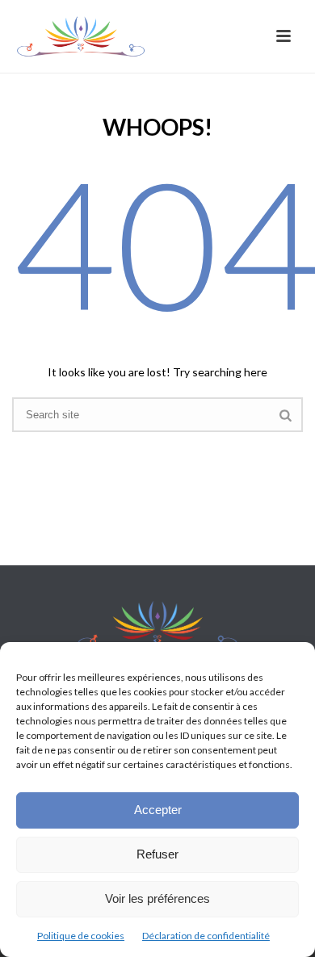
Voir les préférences (157, 898)
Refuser (157, 854)
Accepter (158, 809)
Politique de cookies (80, 936)
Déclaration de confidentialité (206, 936)
